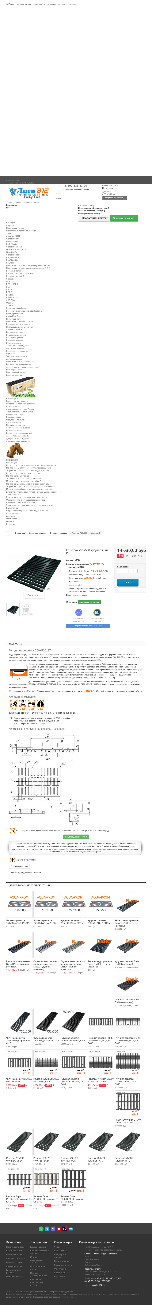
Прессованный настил (16, 372)
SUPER (9, 305)
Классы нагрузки (38, 1247)
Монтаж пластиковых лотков (36, 1260)
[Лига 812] (28, 192)
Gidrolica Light (12, 239)
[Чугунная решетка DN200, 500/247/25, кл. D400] (74, 1063)
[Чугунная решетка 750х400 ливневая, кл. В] (74, 1022)
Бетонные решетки (14, 340)
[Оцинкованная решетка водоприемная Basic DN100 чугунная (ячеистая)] (74, 945)
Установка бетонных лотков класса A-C (24, 478)
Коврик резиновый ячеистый (19, 433)
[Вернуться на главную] (9, 533)
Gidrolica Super (12, 255)
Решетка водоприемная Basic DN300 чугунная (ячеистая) (100, 964)
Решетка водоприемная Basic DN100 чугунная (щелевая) (127, 923)
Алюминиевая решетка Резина (20, 409)
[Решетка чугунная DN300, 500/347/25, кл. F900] (128, 1103)
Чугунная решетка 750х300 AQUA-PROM (17, 921)
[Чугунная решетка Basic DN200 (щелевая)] (128, 945)
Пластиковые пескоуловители (19, 321)
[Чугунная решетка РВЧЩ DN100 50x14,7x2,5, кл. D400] (101, 1022)
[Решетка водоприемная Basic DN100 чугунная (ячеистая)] (19, 945)
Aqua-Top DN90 (13, 236)
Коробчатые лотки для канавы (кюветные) (25, 311)
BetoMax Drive (12, 297)
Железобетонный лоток (16, 308)
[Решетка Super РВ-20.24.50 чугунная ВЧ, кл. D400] (19, 1180)
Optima (9, 303)
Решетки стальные (14, 332)
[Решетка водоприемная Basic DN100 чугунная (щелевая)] (128, 904)
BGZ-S (9, 292)
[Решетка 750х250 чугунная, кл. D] (46, 1142)
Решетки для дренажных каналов (26, 872)
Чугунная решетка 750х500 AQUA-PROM (99, 921)
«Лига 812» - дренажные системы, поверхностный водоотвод (45, 1291)
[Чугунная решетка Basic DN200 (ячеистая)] (128, 983)
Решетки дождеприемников (18, 364)
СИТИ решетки (12, 406)
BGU (8, 287)
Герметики (10, 354)
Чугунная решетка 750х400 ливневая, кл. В (73, 1039)
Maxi (8, 281)
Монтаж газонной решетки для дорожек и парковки (29, 489)
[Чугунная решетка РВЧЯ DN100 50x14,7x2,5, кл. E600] (128, 1022)
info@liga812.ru (97, 1285)
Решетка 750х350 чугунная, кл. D (96, 1159)
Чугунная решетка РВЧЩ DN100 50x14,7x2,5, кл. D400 (100, 1040)
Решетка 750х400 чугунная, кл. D (124, 1159)
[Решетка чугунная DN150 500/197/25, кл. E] (46, 1063)
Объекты (10, 521)
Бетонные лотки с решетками (19, 273)
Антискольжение (13, 422)
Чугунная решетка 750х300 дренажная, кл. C (46, 1039)
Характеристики (13, 494)
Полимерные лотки (14, 313)
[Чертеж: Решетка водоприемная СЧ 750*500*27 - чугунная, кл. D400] (27, 610)
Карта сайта (59, 1276)
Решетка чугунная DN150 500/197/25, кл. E (46, 1080)
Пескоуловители (13, 319)
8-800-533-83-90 (76, 185)
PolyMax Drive (12, 260)
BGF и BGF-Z (12, 284)
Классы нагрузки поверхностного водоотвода (26, 497)
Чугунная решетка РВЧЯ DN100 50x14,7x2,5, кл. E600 (127, 1040)
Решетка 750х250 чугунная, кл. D (42, 1159)
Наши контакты (61, 1261)
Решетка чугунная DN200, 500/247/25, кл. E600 (101, 1080)
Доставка (10, 516)
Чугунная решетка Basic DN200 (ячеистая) (127, 1001)
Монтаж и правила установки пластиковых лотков (28, 468)
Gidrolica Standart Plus (16, 249)
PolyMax (10, 263)
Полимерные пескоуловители (19, 327)
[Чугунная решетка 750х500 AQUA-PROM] (101, 904)
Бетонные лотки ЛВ (15, 276)
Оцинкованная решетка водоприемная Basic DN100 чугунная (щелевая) (45, 965)
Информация (12, 460)
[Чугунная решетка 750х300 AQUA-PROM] (19, 904)
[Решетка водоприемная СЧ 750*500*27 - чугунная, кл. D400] (12, 610)
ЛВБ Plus (10, 300)
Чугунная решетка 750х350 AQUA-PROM (44, 921)
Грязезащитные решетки (17, 401)
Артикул (70, 560)
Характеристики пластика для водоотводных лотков (29, 505)
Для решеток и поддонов (17, 438)
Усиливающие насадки (16, 356)
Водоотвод (11, 225)
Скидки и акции (13, 513)
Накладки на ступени (15, 425)
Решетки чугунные (14, 337)
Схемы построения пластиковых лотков (24, 473)
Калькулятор (12, 508)
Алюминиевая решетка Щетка (19, 412)
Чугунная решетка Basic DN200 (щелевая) (127, 962)
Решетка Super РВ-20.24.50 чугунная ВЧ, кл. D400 (19, 1199)
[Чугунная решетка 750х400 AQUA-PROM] (74, 904)
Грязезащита (12, 398)
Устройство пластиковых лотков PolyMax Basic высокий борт (33, 492)
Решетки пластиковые (16, 335)
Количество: (123, 567)
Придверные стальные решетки (20, 404)
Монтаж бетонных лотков (17, 476)
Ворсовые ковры (13, 417)
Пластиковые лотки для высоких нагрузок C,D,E (28, 268)
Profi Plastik (11, 244)
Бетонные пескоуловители (18, 324)
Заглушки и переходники (17, 345)
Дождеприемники (14, 359)
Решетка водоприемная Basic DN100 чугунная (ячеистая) (18, 964)
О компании (11, 518)
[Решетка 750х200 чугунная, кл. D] (19, 1142)
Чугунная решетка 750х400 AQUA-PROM (72, 921)
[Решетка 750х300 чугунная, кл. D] (74, 1142)
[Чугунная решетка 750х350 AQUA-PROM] (46, 904)
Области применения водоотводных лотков (25, 500)
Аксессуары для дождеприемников (22, 367)
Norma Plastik (12, 241)
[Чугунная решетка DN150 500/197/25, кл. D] (19, 1063)
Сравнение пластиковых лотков (20, 502)
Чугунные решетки (19, 866)
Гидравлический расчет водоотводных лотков (27, 510)
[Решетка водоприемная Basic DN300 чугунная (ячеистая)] (101, 945)
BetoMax (10, 295)
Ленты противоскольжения (18, 428)
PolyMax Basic (12, 257)
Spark (8, 233)
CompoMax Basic (14, 316)
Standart (10, 279)
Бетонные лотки (13, 271)
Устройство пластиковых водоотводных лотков (27, 470)
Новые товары (61, 1251)
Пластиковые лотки (15, 228)
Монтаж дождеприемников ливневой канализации (28, 484)
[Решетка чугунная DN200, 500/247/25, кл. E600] (101, 1063)
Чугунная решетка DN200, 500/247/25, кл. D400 (72, 1081)
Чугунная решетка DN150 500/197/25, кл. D (19, 1080)
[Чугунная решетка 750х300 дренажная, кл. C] (46, 1022)
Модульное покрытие (15, 420)
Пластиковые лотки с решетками (21, 231)
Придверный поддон (15, 414)
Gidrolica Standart (14, 247)
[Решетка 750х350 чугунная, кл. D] (101, 1142)
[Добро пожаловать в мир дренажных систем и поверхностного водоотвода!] (76, 89)
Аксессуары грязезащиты (17, 436)
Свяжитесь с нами (63, 1265)
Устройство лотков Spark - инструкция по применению (30, 486)
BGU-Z (9, 289)
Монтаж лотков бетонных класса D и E (23, 481)
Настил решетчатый (15, 370)
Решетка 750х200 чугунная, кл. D (15, 1159)
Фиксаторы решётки (15, 348)
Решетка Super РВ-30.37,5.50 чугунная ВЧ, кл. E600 (72, 1199)
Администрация (13, 180)
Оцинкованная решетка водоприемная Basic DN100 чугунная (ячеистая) (73, 965)
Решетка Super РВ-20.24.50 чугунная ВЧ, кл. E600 (46, 1199)
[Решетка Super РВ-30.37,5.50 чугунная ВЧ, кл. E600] (74, 1180)
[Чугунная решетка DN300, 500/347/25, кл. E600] (128, 1063)
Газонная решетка (14, 375)
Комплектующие (13, 343)
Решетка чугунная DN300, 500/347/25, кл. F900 (128, 1121)
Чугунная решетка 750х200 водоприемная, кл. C (18, 1040)
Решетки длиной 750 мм (76, 837)
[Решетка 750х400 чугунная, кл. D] (128, 1142)
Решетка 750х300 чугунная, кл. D (69, 1159)
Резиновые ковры (14, 430)
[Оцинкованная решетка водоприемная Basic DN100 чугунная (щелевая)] (46, 945)
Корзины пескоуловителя (17, 351)
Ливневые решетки (14, 329)
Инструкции (11, 462)
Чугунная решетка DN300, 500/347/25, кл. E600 (126, 1081)
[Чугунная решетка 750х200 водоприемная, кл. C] (19, 1022)
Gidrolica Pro (11, 252)
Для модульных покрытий (18, 441)
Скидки (57, 1247)
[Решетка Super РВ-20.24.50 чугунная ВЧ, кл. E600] (46, 1180)
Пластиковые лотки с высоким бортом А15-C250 (28, 265)
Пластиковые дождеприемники (20, 362)
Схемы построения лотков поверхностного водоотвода (31, 465)
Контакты (10, 524)
